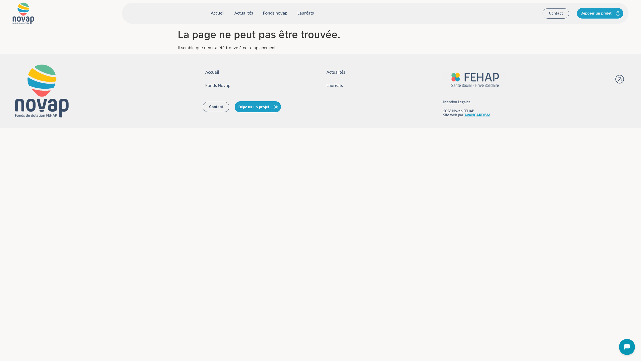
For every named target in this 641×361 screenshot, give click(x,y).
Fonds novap (275, 13)
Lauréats (305, 13)
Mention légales (456, 102)
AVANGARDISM (477, 115)
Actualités (243, 13)
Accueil (217, 13)
